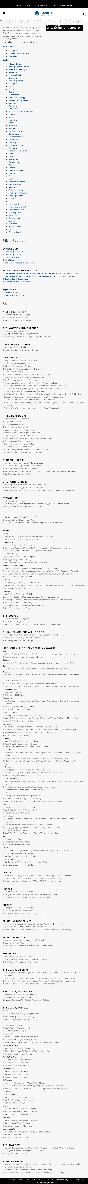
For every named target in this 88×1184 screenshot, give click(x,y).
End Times (13, 224)
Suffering (12, 187)
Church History (15, 78)
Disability (12, 142)
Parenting (13, 106)
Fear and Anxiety (16, 145)
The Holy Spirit (15, 212)
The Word (13, 198)
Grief (11, 153)
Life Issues (13, 114)
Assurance (13, 125)
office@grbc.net (48, 273)
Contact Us (29, 5)
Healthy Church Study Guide (16, 279)
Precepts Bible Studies (14, 292)
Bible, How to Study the (19, 69)
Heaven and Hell (15, 226)
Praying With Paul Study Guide (17, 282)
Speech (12, 167)
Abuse (11, 117)
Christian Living (15, 218)
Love (11, 156)
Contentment (14, 134)
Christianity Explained (14, 251)
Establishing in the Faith (19, 53)
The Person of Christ (17, 207)
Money (11, 179)
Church (12, 221)
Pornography (14, 162)
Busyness (13, 128)
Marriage (12, 103)
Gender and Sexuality (18, 151)
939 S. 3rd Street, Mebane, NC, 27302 (57, 1180)
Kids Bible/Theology (17, 97)
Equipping (13, 56)
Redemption (14, 215)
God (10, 201)
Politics (12, 173)
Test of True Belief (12, 257)
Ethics (11, 86)
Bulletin (18, 5)
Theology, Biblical (16, 190)
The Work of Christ (17, 209)
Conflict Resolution (17, 131)
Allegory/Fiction (15, 64)
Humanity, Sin (14, 204)
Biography (13, 72)
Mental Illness (14, 159)
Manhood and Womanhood (20, 100)
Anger (11, 123)
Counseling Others (16, 137)
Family (11, 89)
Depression (13, 139)
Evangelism (13, 50)
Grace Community (66, 5)
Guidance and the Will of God (21, 111)
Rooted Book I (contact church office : (23, 273)
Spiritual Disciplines (17, 181)
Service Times (42, 5)
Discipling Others (16, 81)
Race (11, 165)
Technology (14, 229)
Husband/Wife (15, 95)
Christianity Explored (13, 254)
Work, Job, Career (16, 170)
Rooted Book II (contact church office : (23, 276)
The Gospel (13, 109)
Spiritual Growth (16, 184)
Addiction (13, 120)
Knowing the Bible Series (15, 295)
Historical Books (15, 75)
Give (53, 5)
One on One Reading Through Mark (19, 263)
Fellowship (13, 148)
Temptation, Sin (15, 232)
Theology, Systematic (18, 193)
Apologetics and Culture (19, 67)
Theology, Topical (16, 195)
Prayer (11, 176)
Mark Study (9, 260)
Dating (11, 92)
